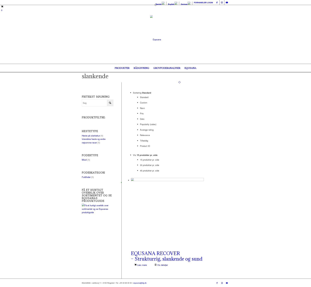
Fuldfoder (86, 177)
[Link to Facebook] (217, 2)
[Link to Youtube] (226, 2)
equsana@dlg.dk (140, 282)
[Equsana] (155, 39)
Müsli (84, 159)
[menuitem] (160, 3)
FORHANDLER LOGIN (203, 2)
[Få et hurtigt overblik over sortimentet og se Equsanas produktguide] (97, 212)
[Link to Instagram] (221, 2)
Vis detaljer (162, 264)
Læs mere (142, 264)
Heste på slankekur (91, 135)
